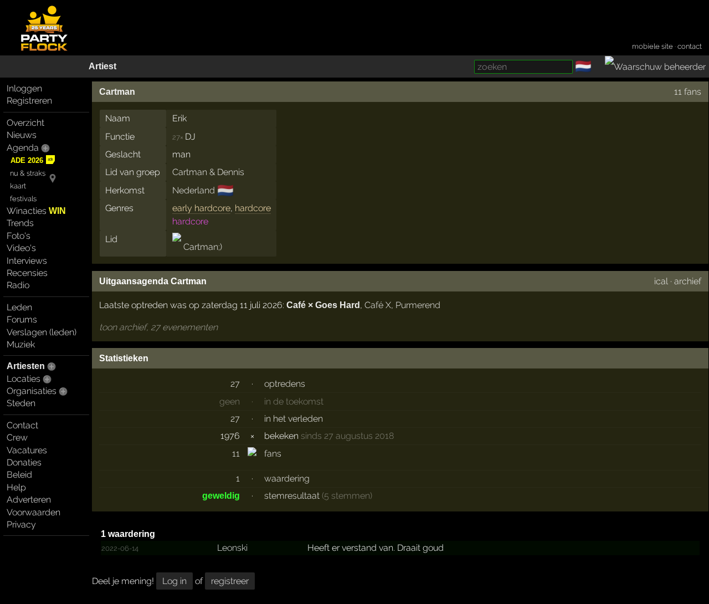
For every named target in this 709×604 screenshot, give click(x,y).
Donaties (24, 462)
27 (235, 383)
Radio (18, 285)
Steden (21, 403)
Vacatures (27, 450)
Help (16, 487)
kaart (18, 186)
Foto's (18, 236)
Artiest (102, 66)
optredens (284, 383)
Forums (22, 319)
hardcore (253, 208)
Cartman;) (201, 247)
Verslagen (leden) (41, 332)
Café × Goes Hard (323, 305)
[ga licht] (598, 67)
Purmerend (417, 305)
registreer (230, 581)
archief (687, 281)
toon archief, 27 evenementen (158, 327)
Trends (20, 223)
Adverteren (29, 499)
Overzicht (25, 122)
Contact (22, 425)
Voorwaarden (33, 512)
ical (661, 281)
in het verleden (293, 418)
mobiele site (652, 46)
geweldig (221, 495)
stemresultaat (292, 495)
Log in (174, 581)
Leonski (232, 547)
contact (689, 46)
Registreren (29, 100)
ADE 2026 (27, 160)
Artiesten (26, 366)
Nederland (193, 190)
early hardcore (201, 208)
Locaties (23, 378)
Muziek (21, 344)
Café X (377, 305)
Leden (19, 307)
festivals (23, 198)
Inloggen (24, 88)
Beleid (19, 474)
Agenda (23, 147)
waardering (287, 478)
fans (272, 453)
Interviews (27, 260)
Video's (21, 248)
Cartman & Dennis (208, 172)
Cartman (117, 91)
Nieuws (22, 135)
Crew (17, 437)
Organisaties (31, 391)
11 (236, 453)
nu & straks (27, 173)
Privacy (21, 524)
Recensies (27, 273)
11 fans (687, 91)
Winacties (36, 211)
